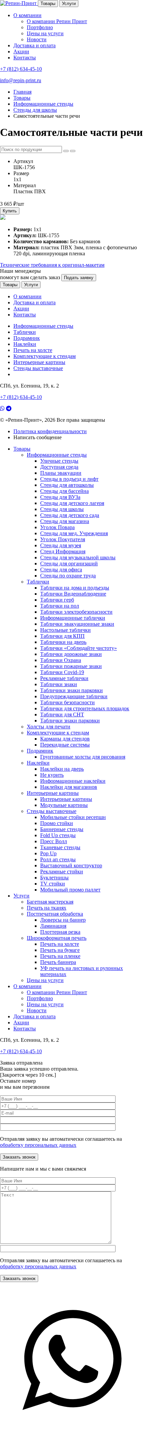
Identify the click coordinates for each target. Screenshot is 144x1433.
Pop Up (48, 853)
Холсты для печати (48, 726)
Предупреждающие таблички (73, 696)
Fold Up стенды (58, 835)
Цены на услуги (45, 33)
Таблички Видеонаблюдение (73, 594)
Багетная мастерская (50, 902)
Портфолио (40, 27)
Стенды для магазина (64, 521)
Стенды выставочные (38, 368)
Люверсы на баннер (63, 920)
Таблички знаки (58, 684)
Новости (37, 39)
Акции (21, 51)
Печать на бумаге (60, 950)
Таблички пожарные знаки (71, 666)
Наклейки (24, 344)
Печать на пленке (60, 956)
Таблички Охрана (60, 660)
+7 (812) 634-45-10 (21, 69)
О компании (27, 15)
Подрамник (26, 338)
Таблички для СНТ (62, 714)
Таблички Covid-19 (62, 672)
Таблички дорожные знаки (71, 654)
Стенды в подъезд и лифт (69, 479)
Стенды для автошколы (67, 485)
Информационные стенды (43, 326)
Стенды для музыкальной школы (78, 557)
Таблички (24, 332)
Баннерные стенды (61, 829)
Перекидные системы (65, 745)
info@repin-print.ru (20, 80)
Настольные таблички (65, 630)
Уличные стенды (59, 461)
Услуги (69, 3)
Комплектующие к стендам (44, 356)
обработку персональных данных (38, 1145)
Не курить (52, 775)
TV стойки (52, 883)
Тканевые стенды (60, 847)
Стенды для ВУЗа (60, 497)
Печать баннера (58, 962)
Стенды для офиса (61, 569)
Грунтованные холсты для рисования (82, 757)
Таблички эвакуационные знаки (77, 624)
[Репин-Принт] (19, 3)
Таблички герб (57, 600)
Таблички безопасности (67, 702)
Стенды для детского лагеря (72, 503)
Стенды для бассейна (64, 491)
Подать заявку (78, 277)
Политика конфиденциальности (50, 431)
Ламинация (53, 926)
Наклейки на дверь (62, 769)
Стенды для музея (60, 545)
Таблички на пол (59, 606)
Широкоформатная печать (56, 938)
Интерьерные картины (39, 362)
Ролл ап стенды (58, 859)
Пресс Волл (53, 841)
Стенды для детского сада (69, 515)
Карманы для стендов (65, 738)
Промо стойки (56, 823)
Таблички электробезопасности (76, 612)
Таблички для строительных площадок (84, 708)
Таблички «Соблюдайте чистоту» (78, 648)
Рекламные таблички (64, 678)
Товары (48, 3)
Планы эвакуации (60, 473)
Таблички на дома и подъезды (74, 588)
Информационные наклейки (72, 781)
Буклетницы (54, 877)
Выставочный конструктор (71, 865)
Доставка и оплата (34, 45)
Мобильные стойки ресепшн (73, 817)
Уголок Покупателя (62, 539)
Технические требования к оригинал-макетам (52, 265)
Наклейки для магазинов (68, 787)
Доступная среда (59, 467)
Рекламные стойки (61, 871)
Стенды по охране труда (68, 575)
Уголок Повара (57, 527)
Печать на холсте (32, 350)
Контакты (24, 57)
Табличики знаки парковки (71, 690)
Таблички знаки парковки (70, 720)
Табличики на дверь (63, 642)
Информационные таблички (72, 618)
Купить (10, 210)
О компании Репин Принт (57, 21)
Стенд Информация (62, 551)
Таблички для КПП (62, 636)
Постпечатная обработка (55, 914)
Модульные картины (64, 805)
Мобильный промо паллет (70, 889)
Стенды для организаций (69, 563)
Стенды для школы (62, 509)
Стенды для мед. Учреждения (74, 533)
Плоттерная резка (60, 932)
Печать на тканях (46, 908)
